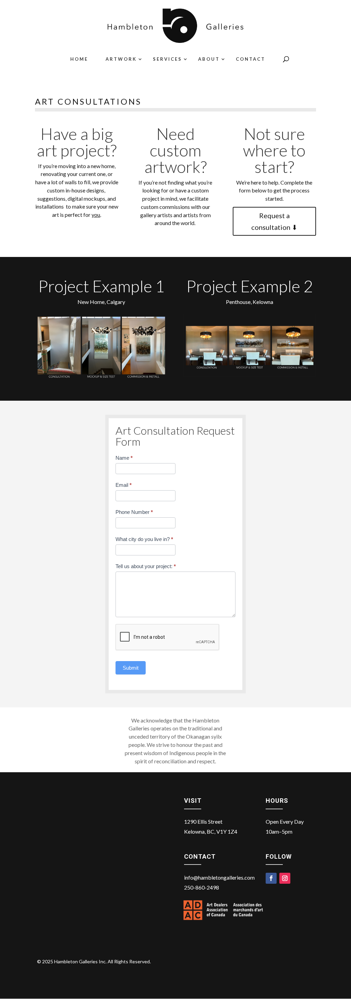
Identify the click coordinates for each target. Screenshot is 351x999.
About (209, 59)
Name (124, 458)
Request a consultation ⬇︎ (274, 221)
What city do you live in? (144, 539)
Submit (130, 668)
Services (167, 59)
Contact (250, 59)
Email (124, 485)
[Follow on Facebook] (271, 878)
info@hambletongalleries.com (219, 877)
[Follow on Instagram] (284, 878)
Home (79, 59)
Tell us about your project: (146, 566)
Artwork (121, 59)
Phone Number (134, 512)
